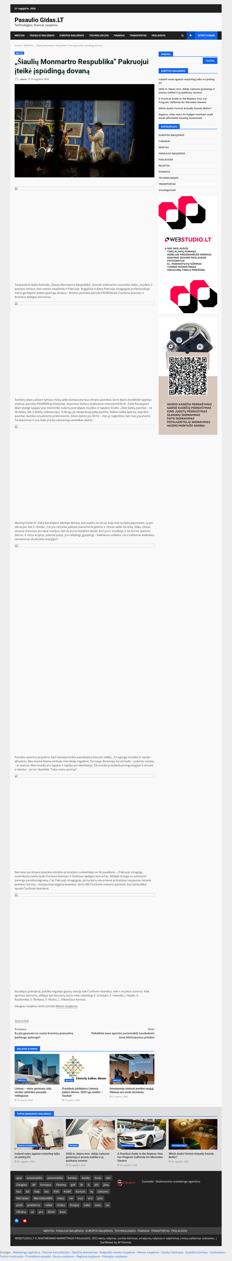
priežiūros (33, 1205)
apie (19, 1178)
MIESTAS (20, 35)
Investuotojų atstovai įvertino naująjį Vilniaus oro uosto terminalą (132, 1069)
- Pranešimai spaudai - (38, 1256)
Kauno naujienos (63, 1256)
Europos (45, 1185)
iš (89, 1185)
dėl (33, 1185)
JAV (96, 1185)
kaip (37, 1191)
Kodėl (67, 1191)
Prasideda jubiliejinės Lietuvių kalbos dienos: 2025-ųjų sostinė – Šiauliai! (84, 1069)
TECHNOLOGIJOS (99, 35)
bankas (72, 1178)
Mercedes (22, 1198)
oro (90, 1198)
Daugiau (21, 1185)
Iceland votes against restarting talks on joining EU (39, 1134)
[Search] (182, 35)
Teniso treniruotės (11, 1256)
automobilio (34, 1178)
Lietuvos (103, 1191)
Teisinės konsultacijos (56, 1252)
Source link (22, 1021)
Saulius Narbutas (172, 1252)
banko (86, 1178)
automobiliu (55, 1178)
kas (46, 1191)
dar (108, 1178)
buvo (98, 1178)
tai (107, 1205)
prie (100, 1198)
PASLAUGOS (158, 35)
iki (81, 1185)
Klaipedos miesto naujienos (117, 1252)
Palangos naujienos (114, 1256)
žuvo (63, 1212)
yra (41, 1212)
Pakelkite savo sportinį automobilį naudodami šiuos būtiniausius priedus (122, 1033)
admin (23, 79)
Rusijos (74, 1205)
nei (71, 1198)
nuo (80, 1198)
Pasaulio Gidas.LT (39, 20)
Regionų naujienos (88, 1256)
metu (60, 1198)
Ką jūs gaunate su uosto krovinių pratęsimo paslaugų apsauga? (44, 1033)
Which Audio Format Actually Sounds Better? (185, 108)
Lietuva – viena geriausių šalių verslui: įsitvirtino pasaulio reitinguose (37, 1069)
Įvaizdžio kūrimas (197, 1252)
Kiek (56, 1191)
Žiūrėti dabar (206, 35)
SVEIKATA (164, 171)
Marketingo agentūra (26, 1252)
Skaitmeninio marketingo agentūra (178, 1181)
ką (91, 1191)
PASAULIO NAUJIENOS (42, 35)
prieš (19, 1205)
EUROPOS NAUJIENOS (72, 35)
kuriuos (80, 1191)
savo (98, 1205)
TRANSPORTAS (138, 35)
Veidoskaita (217, 1252)
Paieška (166, 54)
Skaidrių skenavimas (85, 1252)
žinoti (51, 1212)
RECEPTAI (164, 165)
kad (18, 1191)
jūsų (106, 1185)
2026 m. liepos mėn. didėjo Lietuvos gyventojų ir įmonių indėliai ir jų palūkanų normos (90, 1134)
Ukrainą (21, 1212)
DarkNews (106, 1242)
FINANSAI (119, 35)
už (32, 1212)
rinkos (61, 1205)
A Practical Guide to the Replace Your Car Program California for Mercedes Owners (141, 1134)
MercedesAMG (43, 1198)
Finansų (61, 1185)
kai (27, 1191)
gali (73, 1185)
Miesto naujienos (66, 1006)
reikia (48, 1205)
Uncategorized (167, 190)
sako (87, 1205)
